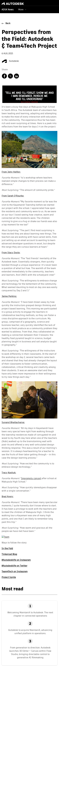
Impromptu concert (31, 479)
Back (7, 23)
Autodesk (14, 61)
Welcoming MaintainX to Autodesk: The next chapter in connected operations (30, 614)
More (20, 9)
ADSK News (8, 10)
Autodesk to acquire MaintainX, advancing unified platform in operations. (30, 631)
